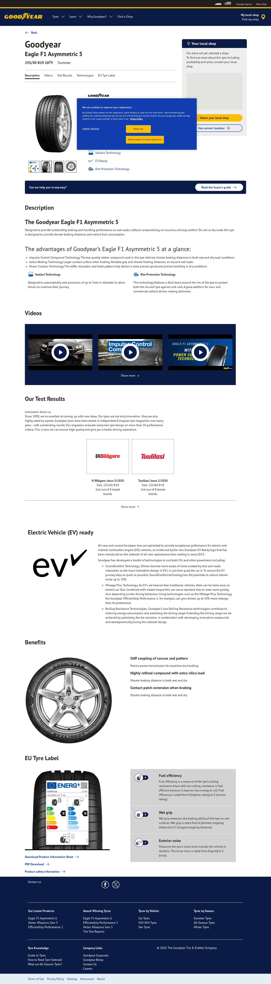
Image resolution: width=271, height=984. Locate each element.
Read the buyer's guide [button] (216, 187)
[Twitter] (116, 884)
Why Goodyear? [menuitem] (97, 16)
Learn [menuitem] (73, 16)
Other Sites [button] (261, 4)
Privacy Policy (136, 119)
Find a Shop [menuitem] (125, 16)
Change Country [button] (243, 4)
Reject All (138, 129)
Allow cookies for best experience (145, 139)
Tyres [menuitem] (55, 16)
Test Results (64, 75)
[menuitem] (218, 3)
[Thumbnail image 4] (71, 167)
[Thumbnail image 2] (46, 167)
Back (34, 32)
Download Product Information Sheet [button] (49, 857)
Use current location (211, 128)
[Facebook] (105, 884)
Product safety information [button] (42, 871)
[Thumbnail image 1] (34, 167)
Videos (48, 75)
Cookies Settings (90, 128)
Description (32, 75)
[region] (137, 124)
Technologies (85, 75)
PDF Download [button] (34, 864)
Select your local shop (214, 118)
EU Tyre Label (106, 75)
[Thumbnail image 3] (58, 167)
